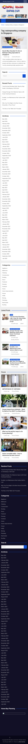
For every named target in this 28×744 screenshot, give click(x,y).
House (4, 293)
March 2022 (5, 219)
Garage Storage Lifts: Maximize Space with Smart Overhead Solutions (16, 333)
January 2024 (5, 169)
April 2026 (4, 121)
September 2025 (6, 135)
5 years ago (6, 413)
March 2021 (5, 242)
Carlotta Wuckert (16, 56)
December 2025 (6, 128)
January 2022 (5, 224)
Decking (4, 277)
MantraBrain (22, 742)
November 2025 (6, 130)
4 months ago (14, 337)
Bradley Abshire (15, 339)
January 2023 (5, 196)
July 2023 (4, 183)
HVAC (3, 295)
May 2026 (4, 119)
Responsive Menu (25, 1)
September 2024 (6, 155)
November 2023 (6, 174)
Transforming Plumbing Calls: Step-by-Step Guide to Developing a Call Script (18, 319)
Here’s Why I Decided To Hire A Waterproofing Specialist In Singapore (12, 52)
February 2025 (6, 144)
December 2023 (6, 171)
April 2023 (4, 190)
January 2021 (5, 247)
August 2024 (5, 158)
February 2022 (6, 222)
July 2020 (4, 258)
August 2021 (5, 231)
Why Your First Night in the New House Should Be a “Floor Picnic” (18, 363)
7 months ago (14, 366)
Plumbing (4, 300)
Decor (3, 279)
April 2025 (4, 139)
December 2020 (6, 249)
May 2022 (4, 215)
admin (21, 323)
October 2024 (5, 153)
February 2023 (6, 194)
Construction (5, 275)
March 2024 (5, 167)
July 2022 (4, 210)
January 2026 (5, 126)
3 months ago (14, 323)
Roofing (4, 305)
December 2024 (6, 148)
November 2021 (6, 228)
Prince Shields (15, 391)
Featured (4, 282)
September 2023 (6, 178)
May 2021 (4, 238)
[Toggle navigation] (8, 20)
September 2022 (6, 206)
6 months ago (14, 352)
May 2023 (4, 187)
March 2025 (5, 142)
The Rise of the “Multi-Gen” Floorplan (11, 108)
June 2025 (5, 137)
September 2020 (6, 256)
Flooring (4, 284)
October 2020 (5, 254)
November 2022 (6, 201)
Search (24, 76)
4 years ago (6, 56)
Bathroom (4, 270)
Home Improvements (7, 47)
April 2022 (4, 217)
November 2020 (6, 251)
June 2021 (5, 235)
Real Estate (5, 302)
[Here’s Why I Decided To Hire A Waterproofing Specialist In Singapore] (14, 42)
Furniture (4, 286)
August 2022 (5, 208)
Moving (4, 298)
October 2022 (5, 203)
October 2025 (5, 132)
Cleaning (4, 273)
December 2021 (6, 226)
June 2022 (5, 212)
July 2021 (4, 233)
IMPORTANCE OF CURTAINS (11, 389)
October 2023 (5, 176)
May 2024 (4, 162)
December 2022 (6, 199)
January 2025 (5, 146)
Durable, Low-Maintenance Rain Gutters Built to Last (16, 348)
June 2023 (5, 185)
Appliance (4, 268)
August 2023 (5, 180)
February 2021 (6, 244)
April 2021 (4, 240)
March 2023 (5, 192)
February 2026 (6, 123)
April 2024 (4, 164)
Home (3, 289)
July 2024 (4, 160)
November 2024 (6, 151)
